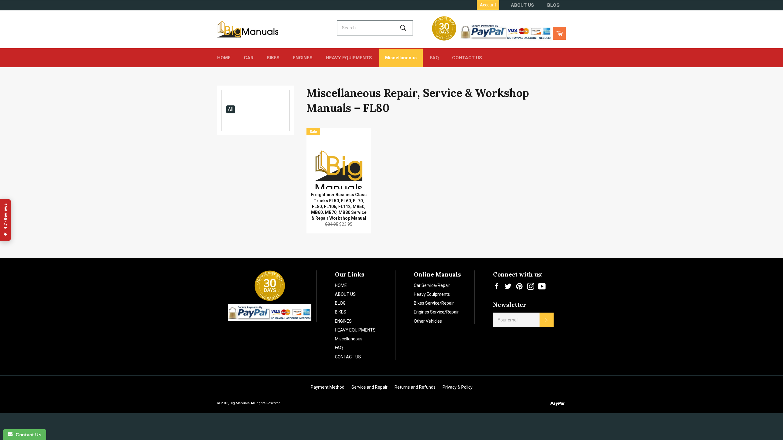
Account (488, 4)
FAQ (434, 58)
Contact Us (27, 434)
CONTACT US (467, 58)
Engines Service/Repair (436, 312)
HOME (224, 58)
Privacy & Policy (458, 387)
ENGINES (303, 58)
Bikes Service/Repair (434, 303)
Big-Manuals (240, 403)
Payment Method (327, 387)
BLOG (553, 5)
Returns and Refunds (415, 387)
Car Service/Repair (432, 285)
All (230, 109)
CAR (249, 58)
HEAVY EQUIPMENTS (349, 58)
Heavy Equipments (432, 294)
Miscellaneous (401, 58)
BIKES (273, 58)
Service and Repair (369, 387)
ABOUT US (522, 5)
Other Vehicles (428, 321)
